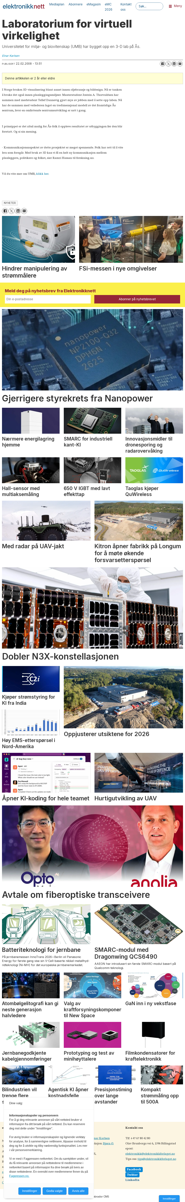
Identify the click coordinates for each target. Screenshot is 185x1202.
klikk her (42, 173)
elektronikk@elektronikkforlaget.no (150, 1153)
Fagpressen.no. (19, 1176)
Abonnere (75, 4)
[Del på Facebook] (162, 63)
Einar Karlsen (100, 1138)
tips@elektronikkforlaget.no (156, 1159)
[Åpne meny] (170, 6)
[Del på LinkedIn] (174, 63)
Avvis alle (78, 1190)
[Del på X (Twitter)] (168, 63)
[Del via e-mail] (180, 63)
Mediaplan (56, 4)
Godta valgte (54, 1190)
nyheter (10, 203)
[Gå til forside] (23, 6)
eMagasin (94, 4)
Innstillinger (169, 1198)
